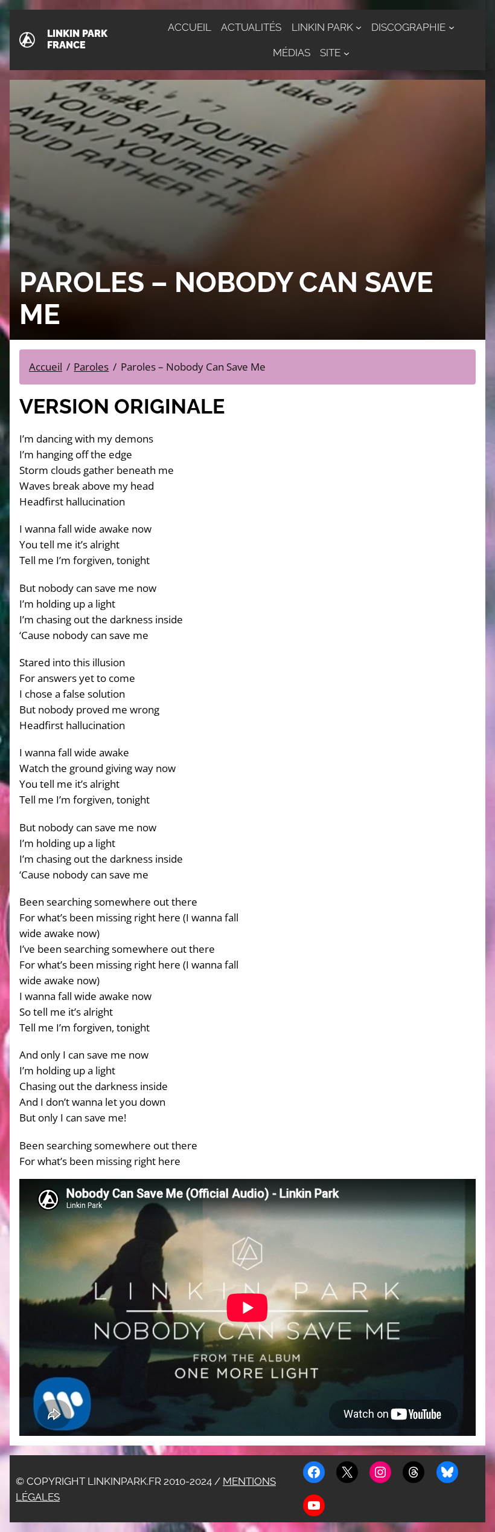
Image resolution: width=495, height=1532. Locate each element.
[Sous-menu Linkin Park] (359, 27)
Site (330, 53)
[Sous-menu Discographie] (452, 27)
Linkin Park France (77, 39)
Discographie (408, 27)
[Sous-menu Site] (346, 53)
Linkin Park (322, 27)
